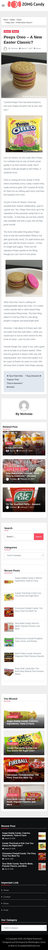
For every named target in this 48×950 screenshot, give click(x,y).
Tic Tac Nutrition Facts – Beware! (23, 504)
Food (5, 910)
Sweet (15, 31)
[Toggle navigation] (3, 5)
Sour (17, 469)
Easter (7, 31)
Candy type (12, 717)
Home (6, 890)
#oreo (38, 48)
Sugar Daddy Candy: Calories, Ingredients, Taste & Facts (23, 722)
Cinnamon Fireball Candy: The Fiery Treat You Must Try (23, 776)
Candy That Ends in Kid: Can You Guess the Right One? (22, 749)
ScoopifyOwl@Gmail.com (29, 946)
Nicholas (14, 48)
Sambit (12, 451)
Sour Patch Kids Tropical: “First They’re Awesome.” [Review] (22, 474)
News (6, 903)
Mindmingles (33, 942)
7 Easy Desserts (14, 447)
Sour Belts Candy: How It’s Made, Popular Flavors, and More (21, 802)
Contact (6, 897)
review (9, 469)
